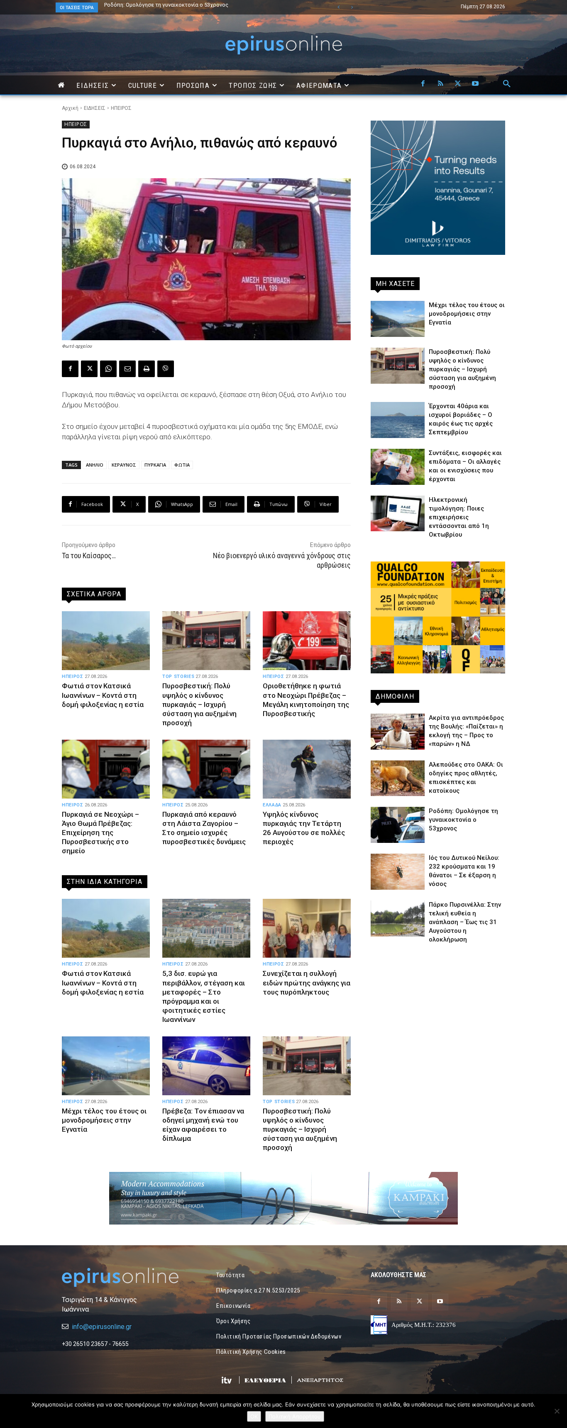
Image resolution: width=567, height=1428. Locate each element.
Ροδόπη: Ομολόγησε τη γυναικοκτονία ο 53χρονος (463, 819)
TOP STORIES (178, 676)
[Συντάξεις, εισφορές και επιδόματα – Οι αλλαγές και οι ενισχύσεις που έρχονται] (398, 467)
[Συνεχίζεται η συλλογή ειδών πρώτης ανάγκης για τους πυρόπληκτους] (307, 928)
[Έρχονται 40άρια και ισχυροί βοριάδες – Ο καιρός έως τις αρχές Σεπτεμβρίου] (398, 420)
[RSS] (440, 84)
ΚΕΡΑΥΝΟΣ (124, 465)
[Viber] (165, 369)
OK (254, 1416)
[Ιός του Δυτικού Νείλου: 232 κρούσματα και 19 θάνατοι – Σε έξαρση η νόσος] (398, 872)
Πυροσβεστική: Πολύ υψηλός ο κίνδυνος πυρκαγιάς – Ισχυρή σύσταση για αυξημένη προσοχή (199, 704)
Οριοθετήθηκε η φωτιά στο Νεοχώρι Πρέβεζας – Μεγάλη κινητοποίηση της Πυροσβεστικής (306, 699)
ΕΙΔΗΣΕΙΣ (94, 108)
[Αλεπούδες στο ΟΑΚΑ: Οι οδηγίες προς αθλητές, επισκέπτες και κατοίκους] (398, 778)
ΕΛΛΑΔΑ (272, 805)
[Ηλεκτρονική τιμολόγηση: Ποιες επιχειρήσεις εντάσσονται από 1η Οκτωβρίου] (398, 514)
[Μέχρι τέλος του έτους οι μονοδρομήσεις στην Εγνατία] (106, 1065)
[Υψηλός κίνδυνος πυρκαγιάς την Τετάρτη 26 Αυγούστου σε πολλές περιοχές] (307, 769)
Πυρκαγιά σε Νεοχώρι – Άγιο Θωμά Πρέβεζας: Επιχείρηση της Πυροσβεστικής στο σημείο (100, 832)
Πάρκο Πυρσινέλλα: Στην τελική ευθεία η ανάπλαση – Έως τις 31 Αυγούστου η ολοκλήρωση (465, 922)
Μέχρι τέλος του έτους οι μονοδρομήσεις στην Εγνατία (104, 1120)
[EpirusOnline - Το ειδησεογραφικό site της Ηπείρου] (283, 45)
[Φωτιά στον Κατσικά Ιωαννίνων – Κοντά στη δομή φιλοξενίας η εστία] (106, 640)
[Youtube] (475, 84)
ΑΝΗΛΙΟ (94, 465)
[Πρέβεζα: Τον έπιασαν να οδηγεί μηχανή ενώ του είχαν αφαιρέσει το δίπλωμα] (206, 1065)
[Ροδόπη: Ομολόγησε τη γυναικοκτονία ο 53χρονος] (398, 825)
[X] (457, 84)
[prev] (338, 7)
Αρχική (70, 108)
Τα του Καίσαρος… (89, 555)
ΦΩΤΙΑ (182, 465)
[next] (352, 7)
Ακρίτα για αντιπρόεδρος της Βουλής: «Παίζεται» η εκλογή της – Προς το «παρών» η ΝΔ (196, 7)
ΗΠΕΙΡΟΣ (121, 108)
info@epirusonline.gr (102, 1327)
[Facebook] (423, 84)
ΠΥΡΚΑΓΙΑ (155, 465)
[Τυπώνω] (146, 369)
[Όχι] (556, 1411)
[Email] (127, 369)
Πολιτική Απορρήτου (295, 1416)
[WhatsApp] (108, 369)
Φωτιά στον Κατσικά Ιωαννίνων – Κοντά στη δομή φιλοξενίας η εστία (103, 695)
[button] (507, 84)
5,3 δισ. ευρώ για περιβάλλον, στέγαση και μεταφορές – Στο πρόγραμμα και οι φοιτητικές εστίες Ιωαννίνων (203, 996)
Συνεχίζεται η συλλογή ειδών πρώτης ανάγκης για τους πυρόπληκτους (306, 982)
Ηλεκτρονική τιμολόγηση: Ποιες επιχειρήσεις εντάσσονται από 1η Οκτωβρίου (459, 517)
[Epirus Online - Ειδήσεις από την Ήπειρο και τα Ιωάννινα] (129, 1277)
